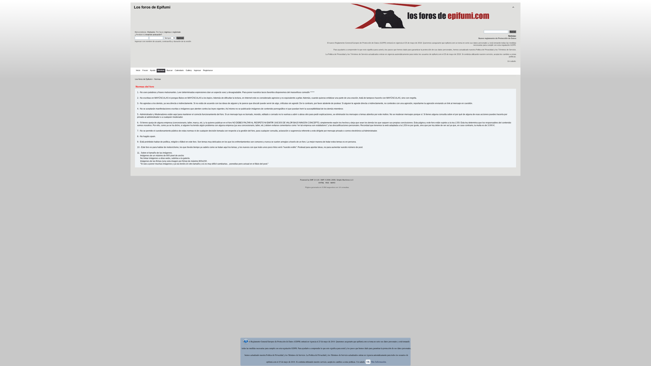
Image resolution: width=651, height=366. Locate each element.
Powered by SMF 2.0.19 (309, 180)
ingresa (167, 32)
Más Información (378, 361)
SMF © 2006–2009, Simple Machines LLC (337, 180)
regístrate (177, 32)
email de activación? (153, 35)
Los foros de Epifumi (152, 7)
